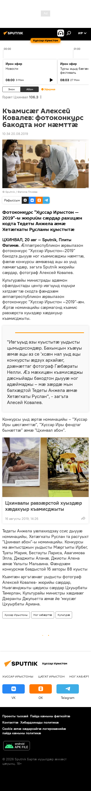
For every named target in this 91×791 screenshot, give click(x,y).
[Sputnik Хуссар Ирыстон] (14, 35)
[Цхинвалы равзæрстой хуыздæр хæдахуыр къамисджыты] (45, 467)
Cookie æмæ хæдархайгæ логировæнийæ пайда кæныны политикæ (34, 731)
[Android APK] (16, 746)
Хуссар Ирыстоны (16, 615)
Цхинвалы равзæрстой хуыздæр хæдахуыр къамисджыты (43, 506)
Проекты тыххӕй (15, 716)
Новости (12, 69)
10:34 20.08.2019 (15, 134)
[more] (83, 518)
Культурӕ (64, 615)
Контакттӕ (10, 722)
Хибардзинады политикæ (39, 722)
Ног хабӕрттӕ (42, 615)
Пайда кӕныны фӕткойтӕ (50, 716)
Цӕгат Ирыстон (51, 676)
